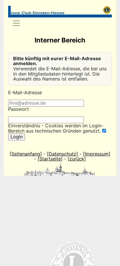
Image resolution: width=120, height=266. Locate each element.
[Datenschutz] (62, 154)
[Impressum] (96, 154)
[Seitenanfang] (26, 154)
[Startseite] (50, 159)
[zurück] (77, 159)
